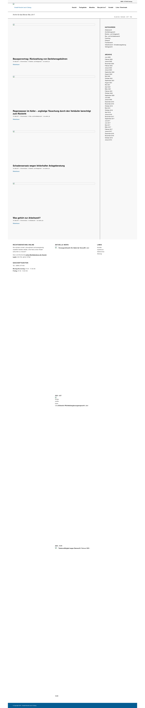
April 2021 (108, 87)
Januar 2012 (108, 140)
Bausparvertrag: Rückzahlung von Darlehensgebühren (40, 58)
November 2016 (109, 135)
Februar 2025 (108, 59)
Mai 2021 (107, 85)
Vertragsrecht (109, 47)
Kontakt (99, 247)
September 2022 (109, 72)
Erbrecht (107, 40)
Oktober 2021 (109, 78)
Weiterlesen (16, 64)
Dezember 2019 (109, 102)
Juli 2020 (107, 97)
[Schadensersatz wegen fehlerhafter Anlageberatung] (54, 146)
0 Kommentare (23, 61)
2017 (127, 17)
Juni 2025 (107, 57)
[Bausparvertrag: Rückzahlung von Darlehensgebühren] (54, 40)
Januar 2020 (108, 99)
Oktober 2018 (109, 110)
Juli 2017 (107, 121)
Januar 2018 (108, 114)
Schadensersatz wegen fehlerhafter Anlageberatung (39, 165)
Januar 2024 (108, 68)
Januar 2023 (108, 70)
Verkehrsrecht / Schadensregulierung (115, 45)
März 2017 (108, 127)
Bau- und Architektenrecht (36, 116)
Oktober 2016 (109, 138)
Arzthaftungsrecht (110, 32)
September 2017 (109, 118)
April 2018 (108, 112)
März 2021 (108, 89)
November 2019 (109, 104)
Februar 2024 (108, 66)
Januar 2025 (108, 61)
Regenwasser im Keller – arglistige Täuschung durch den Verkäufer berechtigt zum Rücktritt (52, 112)
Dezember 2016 (109, 133)
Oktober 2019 (109, 106)
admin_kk (47, 61)
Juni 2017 (107, 123)
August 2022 (108, 74)
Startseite (123, 17)
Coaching (107, 38)
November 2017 (109, 116)
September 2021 (109, 80)
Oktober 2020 (109, 93)
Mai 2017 (107, 125)
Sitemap (99, 254)
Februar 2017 (108, 129)
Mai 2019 (107, 108)
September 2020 (109, 95)
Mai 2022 (107, 76)
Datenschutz (100, 251)
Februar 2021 (108, 91)
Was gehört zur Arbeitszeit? (27, 217)
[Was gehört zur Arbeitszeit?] (54, 198)
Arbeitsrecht (32, 220)
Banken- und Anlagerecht (36, 61)
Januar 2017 (108, 131)
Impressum (100, 249)
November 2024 (109, 63)
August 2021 (108, 83)
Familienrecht (109, 42)
